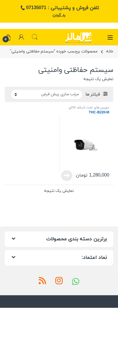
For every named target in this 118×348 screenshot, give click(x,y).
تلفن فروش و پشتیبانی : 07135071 (62, 7)
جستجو (34, 37)
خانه (109, 51)
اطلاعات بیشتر (68, 175)
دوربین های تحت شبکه (93, 107)
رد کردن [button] (59, 15)
